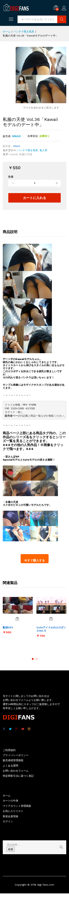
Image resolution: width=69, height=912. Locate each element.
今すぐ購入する (34, 560)
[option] (18, 617)
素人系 (43, 150)
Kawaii (14, 154)
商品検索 (61, 19)
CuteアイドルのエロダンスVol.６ (51, 629)
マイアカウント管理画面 (17, 805)
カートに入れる (34, 198)
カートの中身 (10, 800)
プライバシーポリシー (16, 755)
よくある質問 (10, 765)
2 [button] (36, 659)
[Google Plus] (16, 729)
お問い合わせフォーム (16, 770)
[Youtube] (23, 729)
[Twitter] (10, 729)
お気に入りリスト (13, 811)
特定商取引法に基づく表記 (18, 775)
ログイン (64, 10)
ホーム (6, 795)
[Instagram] (29, 729)
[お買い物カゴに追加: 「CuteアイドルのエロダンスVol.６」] (51, 619)
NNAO (16, 136)
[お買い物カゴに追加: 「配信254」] (17, 619)
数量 (10, 176)
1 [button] (33, 659)
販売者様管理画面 (13, 760)
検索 (10, 849)
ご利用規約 (9, 750)
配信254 (8, 627)
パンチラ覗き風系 (27, 150)
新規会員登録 (10, 816)
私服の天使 (25, 154)
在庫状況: (32, 136)
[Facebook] (4, 729)
